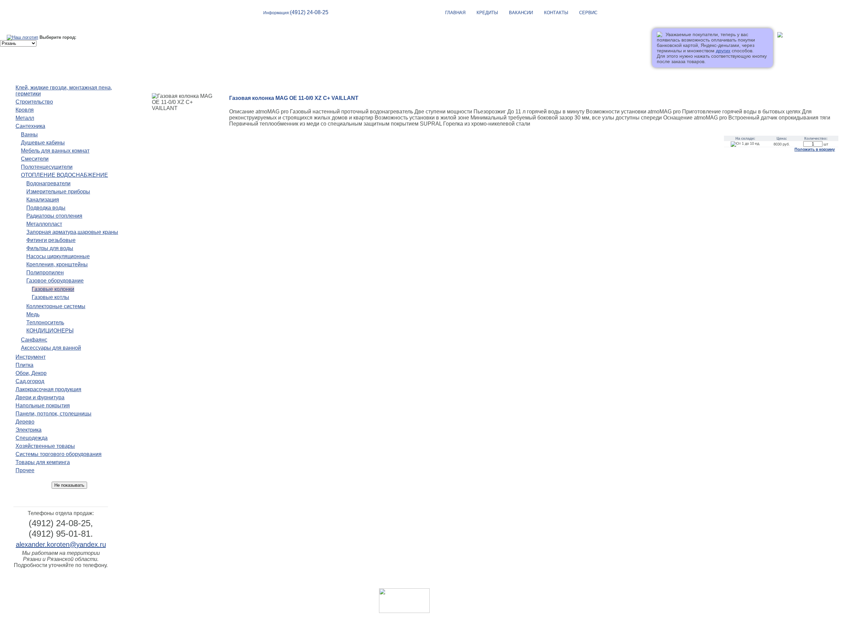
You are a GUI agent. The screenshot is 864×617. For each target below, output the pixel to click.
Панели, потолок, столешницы (53, 414)
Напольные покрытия (43, 405)
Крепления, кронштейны (57, 264)
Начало (148, 73)
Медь (32, 314)
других (723, 50)
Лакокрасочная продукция (48, 389)
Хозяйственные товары (45, 446)
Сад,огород (30, 381)
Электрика (29, 430)
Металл (25, 118)
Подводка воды (45, 208)
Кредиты (487, 12)
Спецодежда (32, 438)
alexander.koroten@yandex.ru (61, 544)
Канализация (42, 200)
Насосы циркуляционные (58, 256)
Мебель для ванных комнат (55, 151)
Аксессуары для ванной (51, 348)
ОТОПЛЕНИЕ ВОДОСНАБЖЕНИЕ (64, 175)
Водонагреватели (48, 183)
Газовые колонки (53, 289)
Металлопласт (44, 224)
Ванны (29, 134)
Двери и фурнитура (40, 397)
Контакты (556, 12)
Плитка (24, 365)
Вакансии (521, 12)
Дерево (25, 422)
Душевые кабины (43, 142)
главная (455, 12)
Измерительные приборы (58, 191)
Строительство (34, 102)
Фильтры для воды (49, 248)
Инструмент (31, 357)
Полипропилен (45, 272)
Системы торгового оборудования (59, 454)
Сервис (588, 12)
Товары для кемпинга (43, 462)
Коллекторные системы (55, 306)
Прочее (25, 470)
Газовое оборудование (55, 281)
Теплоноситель (45, 322)
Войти (784, 46)
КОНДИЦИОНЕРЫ (50, 330)
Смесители (35, 159)
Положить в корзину (814, 149)
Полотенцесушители (47, 167)
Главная (482, 582)
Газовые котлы (50, 297)
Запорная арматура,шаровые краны (72, 232)
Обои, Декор (31, 373)
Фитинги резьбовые (51, 240)
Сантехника (30, 126)
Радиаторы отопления (54, 216)
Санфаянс (34, 340)
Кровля (25, 110)
